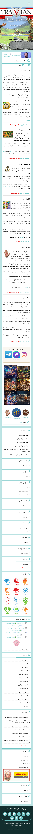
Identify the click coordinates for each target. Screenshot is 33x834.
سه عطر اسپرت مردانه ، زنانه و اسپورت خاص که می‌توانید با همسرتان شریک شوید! (18, 721)
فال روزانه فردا (24, 801)
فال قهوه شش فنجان (23, 495)
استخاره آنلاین (25, 465)
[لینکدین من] (12, 818)
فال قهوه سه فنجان (23, 491)
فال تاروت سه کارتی (23, 674)
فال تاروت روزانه (24, 660)
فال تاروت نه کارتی (24, 688)
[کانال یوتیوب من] (16, 818)
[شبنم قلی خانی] (7, 55)
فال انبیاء (26, 476)
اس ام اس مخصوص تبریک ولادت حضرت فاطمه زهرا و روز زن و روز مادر (17, 450)
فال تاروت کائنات (24, 670)
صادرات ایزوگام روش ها (22, 736)
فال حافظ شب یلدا (24, 763)
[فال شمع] (10, 385)
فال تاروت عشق (24, 695)
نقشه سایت (10, 829)
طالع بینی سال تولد (24, 649)
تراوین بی (17, 34)
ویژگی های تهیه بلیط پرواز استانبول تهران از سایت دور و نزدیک (17, 741)
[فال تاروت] (23, 372)
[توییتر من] (5, 814)
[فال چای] (23, 398)
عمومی (21, 422)
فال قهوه (26, 487)
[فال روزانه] (10, 372)
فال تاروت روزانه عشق (23, 699)
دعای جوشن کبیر (24, 527)
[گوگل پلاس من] (21, 818)
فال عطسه (26, 790)
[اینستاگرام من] (14, 814)
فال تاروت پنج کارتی (23, 681)
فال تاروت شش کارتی (23, 685)
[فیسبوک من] (19, 814)
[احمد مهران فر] (26, 55)
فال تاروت (21, 237)
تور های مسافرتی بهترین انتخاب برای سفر (18, 726)
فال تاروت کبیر (24, 663)
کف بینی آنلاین (25, 287)
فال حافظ (12, 151)
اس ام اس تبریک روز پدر (22, 442)
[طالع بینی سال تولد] (16, 634)
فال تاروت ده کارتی (23, 692)
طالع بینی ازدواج (6, 186)
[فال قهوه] (23, 385)
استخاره (28, 120)
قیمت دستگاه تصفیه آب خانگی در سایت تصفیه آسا (16, 717)
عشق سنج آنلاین (24, 553)
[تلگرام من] (23, 814)
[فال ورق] (10, 398)
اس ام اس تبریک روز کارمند (22, 438)
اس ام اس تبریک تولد (23, 435)
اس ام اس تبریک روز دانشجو (21, 446)
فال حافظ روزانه (24, 760)
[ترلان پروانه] (16, 55)
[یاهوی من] (28, 814)
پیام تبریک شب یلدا (23, 767)
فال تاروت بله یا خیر (23, 702)
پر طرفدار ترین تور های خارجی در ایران (19, 729)
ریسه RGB (25, 564)
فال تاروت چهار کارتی (23, 678)
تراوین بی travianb (20, 61)
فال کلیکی (26, 542)
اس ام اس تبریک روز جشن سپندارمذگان (19, 454)
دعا (27, 531)
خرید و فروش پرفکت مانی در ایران (20, 733)
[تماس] (9, 814)
